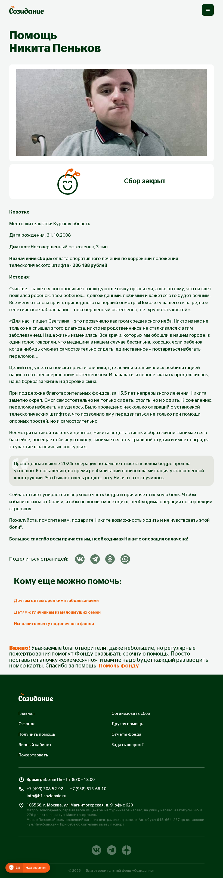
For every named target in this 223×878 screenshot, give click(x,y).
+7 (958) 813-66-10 (88, 789)
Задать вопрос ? (128, 745)
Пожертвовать (33, 755)
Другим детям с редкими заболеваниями (56, 601)
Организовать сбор (131, 714)
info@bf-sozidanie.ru (46, 796)
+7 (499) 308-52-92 (45, 789)
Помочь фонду (119, 666)
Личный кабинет (35, 745)
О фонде (27, 724)
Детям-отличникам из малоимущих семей (57, 612)
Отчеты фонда (126, 734)
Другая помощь (127, 724)
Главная (26, 714)
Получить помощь (36, 734)
